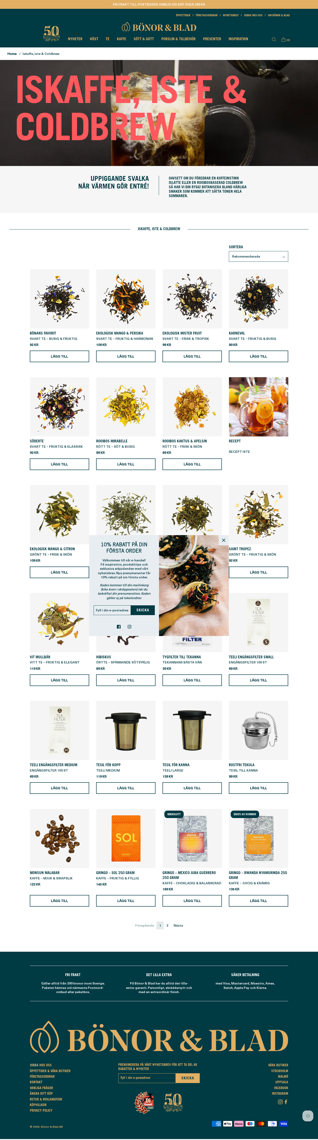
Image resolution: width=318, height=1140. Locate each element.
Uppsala (281, 1082)
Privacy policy (41, 1111)
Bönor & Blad (49, 1126)
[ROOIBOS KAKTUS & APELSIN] (192, 406)
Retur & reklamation (46, 1099)
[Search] (274, 39)
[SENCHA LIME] (192, 514)
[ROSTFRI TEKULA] (258, 730)
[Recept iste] (258, 406)
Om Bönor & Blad (279, 15)
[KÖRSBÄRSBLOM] (126, 514)
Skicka (142, 610)
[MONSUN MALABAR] (59, 838)
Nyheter (75, 39)
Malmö (283, 1077)
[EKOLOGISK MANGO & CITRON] (59, 514)
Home (12, 53)
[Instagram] (280, 1101)
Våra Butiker (278, 1065)
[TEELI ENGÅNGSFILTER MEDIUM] (59, 730)
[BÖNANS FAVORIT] (59, 298)
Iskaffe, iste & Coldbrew (41, 53)
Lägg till (59, 356)
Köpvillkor (38, 1105)
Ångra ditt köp (41, 1094)
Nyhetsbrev (231, 15)
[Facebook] (286, 1101)
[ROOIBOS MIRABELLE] (126, 406)
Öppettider (183, 15)
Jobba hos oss (253, 15)
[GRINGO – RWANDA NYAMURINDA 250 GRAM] (258, 838)
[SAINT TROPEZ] (258, 514)
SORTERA (236, 247)
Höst (94, 39)
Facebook (281, 1088)
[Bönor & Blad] (159, 26)
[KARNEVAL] (258, 298)
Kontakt (36, 1082)
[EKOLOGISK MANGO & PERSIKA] (126, 298)
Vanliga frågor (41, 1088)
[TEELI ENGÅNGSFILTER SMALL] (258, 622)
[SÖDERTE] (59, 406)
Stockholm (279, 1071)
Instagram (280, 1094)
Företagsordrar (207, 15)
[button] (258, 256)
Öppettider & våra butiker (50, 1071)
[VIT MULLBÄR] (59, 622)
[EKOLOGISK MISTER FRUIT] (192, 298)
